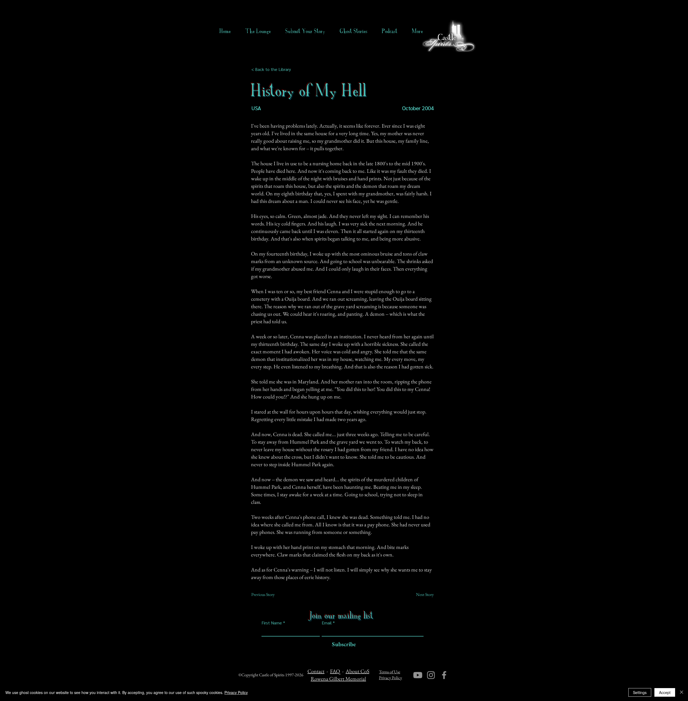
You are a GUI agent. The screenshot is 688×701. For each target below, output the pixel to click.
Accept (665, 692)
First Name (271, 623)
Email (327, 623)
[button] (353, 31)
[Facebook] (444, 675)
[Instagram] (431, 675)
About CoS (357, 671)
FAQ (335, 671)
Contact (315, 671)
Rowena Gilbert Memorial (338, 678)
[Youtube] (418, 675)
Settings (640, 692)
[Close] (681, 692)
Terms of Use (389, 672)
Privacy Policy (390, 678)
